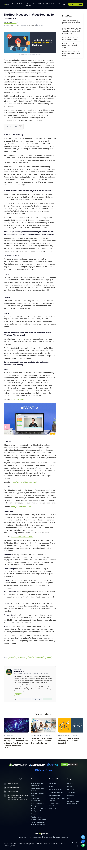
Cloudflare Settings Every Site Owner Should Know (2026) (70, 38)
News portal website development (37, 805)
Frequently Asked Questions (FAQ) (73, 803)
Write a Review (48, 837)
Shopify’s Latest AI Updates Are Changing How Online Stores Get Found (71, 53)
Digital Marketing (10, 22)
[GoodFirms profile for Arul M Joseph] (43, 770)
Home (12, 3)
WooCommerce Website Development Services (39, 810)
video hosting (39, 657)
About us (70, 783)
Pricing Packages (37, 699)
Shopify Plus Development (35, 800)
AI (4, 735)
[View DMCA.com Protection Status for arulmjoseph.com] (69, 764)
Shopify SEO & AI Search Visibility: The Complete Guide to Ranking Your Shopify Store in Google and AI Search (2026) (71, 31)
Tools (51, 786)
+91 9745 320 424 (12, 783)
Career (69, 786)
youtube (48, 657)
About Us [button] (49, 3)
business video (21, 657)
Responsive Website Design (37, 794)
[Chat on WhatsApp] (83, 845)
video (30, 657)
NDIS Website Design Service (37, 789)
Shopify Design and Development (37, 784)
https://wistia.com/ (18, 399)
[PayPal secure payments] (53, 764)
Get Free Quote (47, 699)
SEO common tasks (55, 789)
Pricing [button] (40, 3)
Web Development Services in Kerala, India (38, 818)
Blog (34, 3)
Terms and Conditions (35, 837)
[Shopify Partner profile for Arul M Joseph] (18, 764)
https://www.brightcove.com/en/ (24, 482)
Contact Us (70, 789)
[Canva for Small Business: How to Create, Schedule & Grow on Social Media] (43, 725)
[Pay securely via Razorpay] (37, 764)
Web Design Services (25, 699)
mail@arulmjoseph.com (14, 787)
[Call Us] (83, 841)
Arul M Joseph (19, 671)
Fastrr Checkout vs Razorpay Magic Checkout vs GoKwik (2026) (70, 45)
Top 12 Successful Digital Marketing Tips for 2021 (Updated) (68, 740)
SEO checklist (53, 809)
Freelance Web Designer (61, 837)
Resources (52, 783)
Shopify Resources (55, 795)
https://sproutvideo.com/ (21, 507)
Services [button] (19, 3)
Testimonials (71, 792)
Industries (70, 795)
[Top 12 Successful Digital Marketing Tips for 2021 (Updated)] (71, 725)
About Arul (18, 694)
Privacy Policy (23, 837)
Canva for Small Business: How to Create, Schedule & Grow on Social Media (42, 740)
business (11, 657)
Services (33, 814)
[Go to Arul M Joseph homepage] (43, 834)
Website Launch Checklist (54, 805)
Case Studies (28, 4)
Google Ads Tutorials (56, 792)
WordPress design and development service (38, 823)
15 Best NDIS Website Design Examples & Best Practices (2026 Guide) (71, 22)
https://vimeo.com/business (22, 537)
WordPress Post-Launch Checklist (57, 800)
